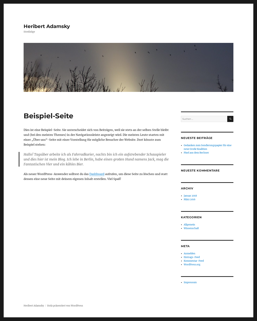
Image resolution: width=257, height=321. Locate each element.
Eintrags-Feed (192, 257)
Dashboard (96, 174)
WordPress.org (192, 264)
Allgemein (189, 224)
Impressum (190, 282)
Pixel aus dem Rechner (196, 152)
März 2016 (189, 199)
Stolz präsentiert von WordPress (65, 305)
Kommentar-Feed (194, 260)
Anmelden (189, 253)
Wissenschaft (191, 228)
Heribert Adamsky (47, 26)
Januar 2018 (190, 195)
